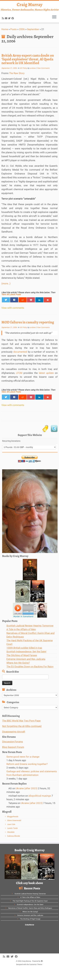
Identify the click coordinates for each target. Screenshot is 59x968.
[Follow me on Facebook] (13, 18)
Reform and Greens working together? (27, 764)
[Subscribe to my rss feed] (3, 18)
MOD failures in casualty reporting (27, 322)
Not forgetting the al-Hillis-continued (22, 726)
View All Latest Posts (11, 294)
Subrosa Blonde (13, 836)
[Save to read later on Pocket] (31, 299)
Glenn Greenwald (14, 820)
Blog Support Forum (13, 747)
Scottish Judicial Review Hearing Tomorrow (29, 625)
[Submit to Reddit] (23, 299)
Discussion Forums (12, 741)
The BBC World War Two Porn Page (21, 720)
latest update (46, 372)
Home (4, 29)
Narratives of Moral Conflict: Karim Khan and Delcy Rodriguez (30, 908)
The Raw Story (16, 73)
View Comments (43, 68)
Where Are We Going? (18, 662)
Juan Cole (11, 824)
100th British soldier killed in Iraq (24, 647)
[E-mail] (6, 18)
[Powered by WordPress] (42, 961)
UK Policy (23, 68)
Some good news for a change (22, 756)
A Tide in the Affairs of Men (21, 629)
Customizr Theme (35, 964)
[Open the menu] (54, 17)
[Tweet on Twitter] (6, 299)
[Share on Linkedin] (39, 299)
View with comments (12, 307)
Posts (13, 29)
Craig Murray (29, 4)
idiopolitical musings (39, 795)
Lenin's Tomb (12, 828)
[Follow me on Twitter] (9, 18)
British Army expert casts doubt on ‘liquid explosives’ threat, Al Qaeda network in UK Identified (27, 59)
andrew (33, 68)
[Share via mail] (48, 299)
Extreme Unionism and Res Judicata (25, 659)
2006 (22, 29)
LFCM (19, 372)
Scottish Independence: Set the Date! (26, 651)
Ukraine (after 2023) (27, 788)
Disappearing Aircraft (13, 731)
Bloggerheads (12, 816)
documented (20, 351)
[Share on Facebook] (14, 299)
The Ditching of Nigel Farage (21, 655)
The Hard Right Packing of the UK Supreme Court (30, 901)
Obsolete (10, 832)
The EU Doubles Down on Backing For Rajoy (29, 666)
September (33, 29)
